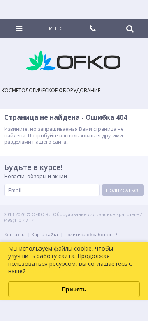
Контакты (14, 234)
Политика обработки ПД (91, 234)
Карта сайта (45, 234)
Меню (56, 28)
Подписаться (123, 190)
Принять (74, 289)
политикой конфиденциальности (74, 271)
